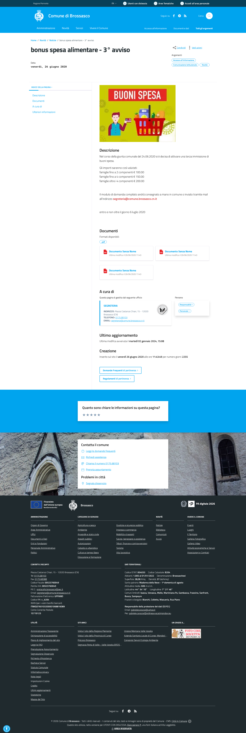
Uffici (33, 534)
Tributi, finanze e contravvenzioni (131, 543)
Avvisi (159, 539)
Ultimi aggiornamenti (41, 690)
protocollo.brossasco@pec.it (50, 589)
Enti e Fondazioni (39, 543)
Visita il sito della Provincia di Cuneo (94, 635)
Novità (43, 40)
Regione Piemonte (40, 3)
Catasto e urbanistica (88, 548)
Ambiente (82, 529)
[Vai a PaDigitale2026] (198, 503)
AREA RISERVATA (123, 728)
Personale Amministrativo (43, 548)
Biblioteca (160, 529)
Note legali (36, 676)
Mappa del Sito (38, 699)
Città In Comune (179, 721)
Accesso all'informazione (155, 28)
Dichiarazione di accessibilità (44, 635)
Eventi (190, 525)
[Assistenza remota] (190, 721)
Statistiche (36, 694)
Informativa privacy (40, 672)
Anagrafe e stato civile (88, 534)
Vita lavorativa (123, 552)
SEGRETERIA (111, 306)
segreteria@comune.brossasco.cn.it (127, 320)
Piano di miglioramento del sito (45, 640)
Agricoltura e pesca (87, 525)
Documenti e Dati (39, 539)
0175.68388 (41, 579)
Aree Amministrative (40, 529)
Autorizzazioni (84, 543)
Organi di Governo (39, 525)
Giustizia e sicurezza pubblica (129, 525)
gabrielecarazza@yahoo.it (143, 610)
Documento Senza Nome (122, 251)
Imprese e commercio (126, 529)
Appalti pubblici (85, 539)
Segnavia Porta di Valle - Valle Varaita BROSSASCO (102, 644)
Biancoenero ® (134, 725)
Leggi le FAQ (37, 644)
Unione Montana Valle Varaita (138, 631)
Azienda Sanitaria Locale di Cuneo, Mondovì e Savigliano (150, 635)
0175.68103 (121, 317)
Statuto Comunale (39, 667)
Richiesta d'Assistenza (41, 658)
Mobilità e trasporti (125, 534)
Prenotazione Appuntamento (44, 649)
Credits (34, 685)
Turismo (119, 548)
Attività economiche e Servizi (201, 548)
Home (33, 40)
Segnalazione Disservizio (42, 653)
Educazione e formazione (89, 557)
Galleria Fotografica (196, 539)
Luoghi (190, 529)
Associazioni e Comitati (198, 552)
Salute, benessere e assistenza (130, 539)
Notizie (52, 40)
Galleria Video (193, 543)
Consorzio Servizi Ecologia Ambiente (141, 640)
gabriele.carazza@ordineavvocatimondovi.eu (150, 613)
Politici (34, 552)
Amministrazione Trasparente (44, 631)
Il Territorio (192, 534)
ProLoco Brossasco (86, 640)
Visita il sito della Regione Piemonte (94, 631)
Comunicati (161, 534)
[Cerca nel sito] (209, 15)
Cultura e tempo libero (88, 552)
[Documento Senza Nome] (105, 252)
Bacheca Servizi (38, 663)
